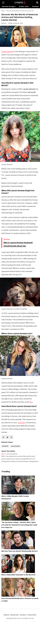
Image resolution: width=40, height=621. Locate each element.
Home (3, 11)
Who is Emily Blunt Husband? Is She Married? (18, 575)
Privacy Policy (32, 615)
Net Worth (5, 446)
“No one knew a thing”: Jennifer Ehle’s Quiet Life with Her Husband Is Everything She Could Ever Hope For (19, 524)
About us (6, 615)
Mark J (5, 23)
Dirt (31, 402)
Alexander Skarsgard (8, 6)
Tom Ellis (21, 422)
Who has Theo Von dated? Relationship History (19, 551)
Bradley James (24, 6)
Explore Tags (14, 615)
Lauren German (7, 51)
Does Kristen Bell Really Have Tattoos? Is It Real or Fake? (19, 599)
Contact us (23, 615)
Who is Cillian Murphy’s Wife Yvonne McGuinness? (15, 497)
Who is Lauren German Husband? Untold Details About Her (18, 244)
